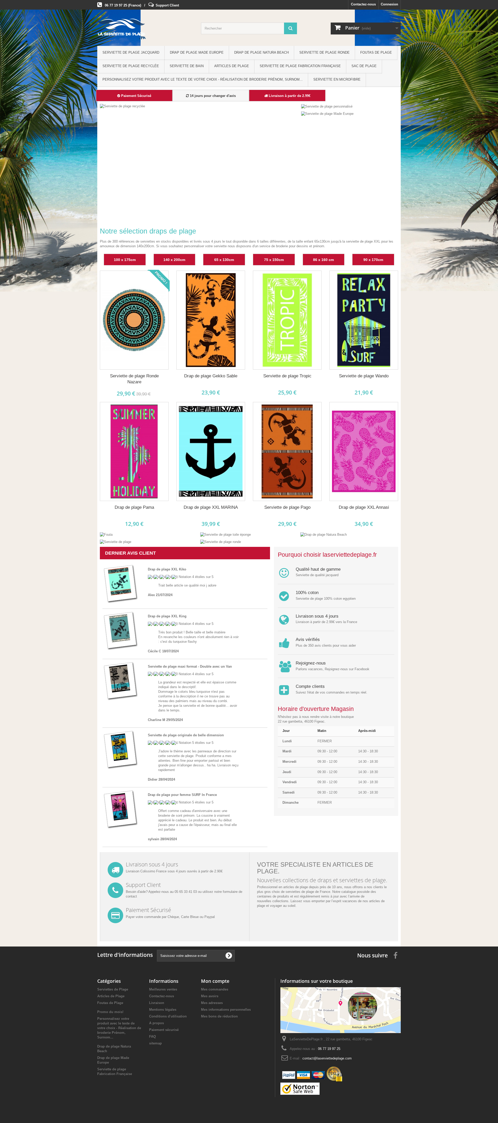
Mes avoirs (209, 996)
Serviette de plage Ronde (324, 52)
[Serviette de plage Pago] (287, 452)
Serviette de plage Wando (364, 375)
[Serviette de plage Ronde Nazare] (134, 320)
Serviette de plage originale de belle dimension (186, 735)
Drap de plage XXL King (167, 616)
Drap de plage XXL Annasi (364, 507)
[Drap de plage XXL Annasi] (364, 452)
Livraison (156, 1003)
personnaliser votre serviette (205, 246)
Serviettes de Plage (112, 989)
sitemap (155, 1043)
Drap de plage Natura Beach (261, 52)
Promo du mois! (110, 1012)
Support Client (167, 5)
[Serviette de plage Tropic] (287, 320)
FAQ (152, 1037)
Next (289, 209)
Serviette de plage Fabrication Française (300, 66)
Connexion (389, 4)
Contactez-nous (363, 4)
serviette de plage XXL (363, 241)
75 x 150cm (274, 260)
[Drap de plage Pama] (134, 452)
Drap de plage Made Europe (197, 52)
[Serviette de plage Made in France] (199, 161)
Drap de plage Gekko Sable (210, 375)
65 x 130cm (224, 260)
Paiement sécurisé (164, 1030)
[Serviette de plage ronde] (220, 542)
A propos (156, 1023)
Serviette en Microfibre (337, 79)
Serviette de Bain (187, 66)
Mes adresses (212, 1003)
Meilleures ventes (163, 989)
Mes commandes (214, 989)
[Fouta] (106, 534)
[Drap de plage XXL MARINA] (211, 452)
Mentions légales (162, 1010)
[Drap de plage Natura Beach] (323, 534)
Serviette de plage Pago (287, 507)
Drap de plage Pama (134, 507)
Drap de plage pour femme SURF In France (182, 795)
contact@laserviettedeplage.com (327, 1058)
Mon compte (215, 981)
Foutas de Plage (376, 52)
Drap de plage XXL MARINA (211, 507)
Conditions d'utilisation (168, 1016)
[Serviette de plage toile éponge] (225, 534)
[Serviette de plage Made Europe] (327, 114)
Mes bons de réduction (219, 1016)
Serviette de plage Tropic (287, 375)
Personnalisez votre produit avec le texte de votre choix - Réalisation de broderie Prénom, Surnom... (202, 79)
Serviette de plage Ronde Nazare (134, 378)
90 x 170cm (373, 260)
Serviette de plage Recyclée (130, 66)
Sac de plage (364, 66)
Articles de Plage (231, 66)
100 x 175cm (125, 260)
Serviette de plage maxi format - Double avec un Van (190, 666)
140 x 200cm (174, 260)
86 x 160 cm (323, 260)
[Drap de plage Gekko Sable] (211, 320)
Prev (276, 209)
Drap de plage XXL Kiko (167, 569)
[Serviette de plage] (115, 542)
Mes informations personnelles (226, 1010)
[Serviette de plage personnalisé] (326, 106)
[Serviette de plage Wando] (364, 320)
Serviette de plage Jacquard (130, 52)
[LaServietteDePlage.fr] (145, 29)
